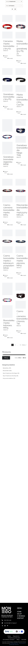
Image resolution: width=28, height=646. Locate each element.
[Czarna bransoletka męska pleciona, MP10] (21, 241)
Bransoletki (6, 370)
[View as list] (15, 9)
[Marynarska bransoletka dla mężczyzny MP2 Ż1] (21, 190)
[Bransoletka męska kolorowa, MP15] (7, 300)
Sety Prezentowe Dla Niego (10, 373)
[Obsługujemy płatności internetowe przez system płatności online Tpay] (14, 631)
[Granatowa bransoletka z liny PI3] (7, 80)
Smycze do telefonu (8, 378)
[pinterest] (7, 625)
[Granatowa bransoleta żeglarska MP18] (7, 136)
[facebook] (2, 625)
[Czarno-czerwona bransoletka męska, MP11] (7, 190)
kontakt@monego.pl (10, 623)
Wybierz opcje (5, 56)
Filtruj (6, 358)
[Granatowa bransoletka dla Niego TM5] (21, 131)
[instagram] (5, 625)
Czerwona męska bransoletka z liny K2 (8, 45)
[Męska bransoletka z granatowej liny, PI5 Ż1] (21, 27)
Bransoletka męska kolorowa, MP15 (8, 324)
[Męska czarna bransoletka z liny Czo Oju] (21, 80)
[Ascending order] (21, 1)
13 (20, 344)
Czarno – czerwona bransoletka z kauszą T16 (22, 317)
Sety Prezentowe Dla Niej (9, 375)
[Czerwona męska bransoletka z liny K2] (7, 27)
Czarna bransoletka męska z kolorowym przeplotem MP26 (8, 261)
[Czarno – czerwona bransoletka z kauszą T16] (21, 296)
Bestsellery (6, 368)
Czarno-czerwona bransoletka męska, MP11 (8, 210)
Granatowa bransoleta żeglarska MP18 (8, 161)
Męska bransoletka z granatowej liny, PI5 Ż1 (22, 47)
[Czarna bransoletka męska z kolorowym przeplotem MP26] (7, 241)
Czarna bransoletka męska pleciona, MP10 (22, 260)
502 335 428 (7, 620)
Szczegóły (9, 58)
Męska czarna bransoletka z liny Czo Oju (22, 99)
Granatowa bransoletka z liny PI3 (8, 96)
